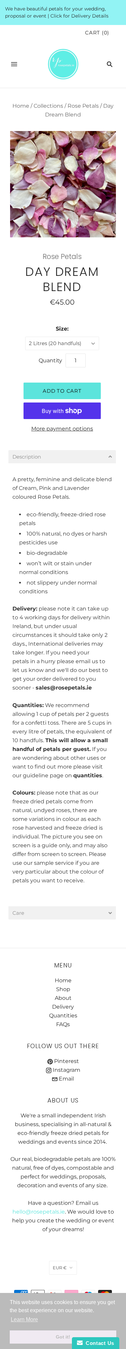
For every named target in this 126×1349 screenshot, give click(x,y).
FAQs (63, 1024)
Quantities (63, 1015)
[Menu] (14, 64)
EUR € (60, 1267)
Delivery (24, 608)
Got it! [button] (63, 1337)
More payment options (62, 428)
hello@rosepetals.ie (38, 1212)
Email (65, 1078)
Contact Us (98, 1343)
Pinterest (66, 1061)
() (97, 33)
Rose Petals (83, 106)
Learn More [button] (24, 1319)
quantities (87, 775)
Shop (63, 989)
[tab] (62, 456)
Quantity (50, 360)
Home (20, 106)
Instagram (65, 1070)
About (63, 998)
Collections (48, 106)
